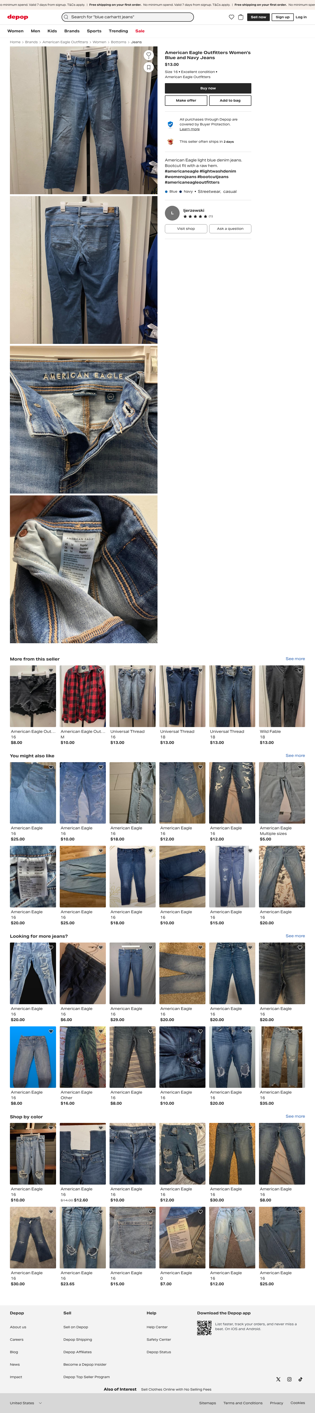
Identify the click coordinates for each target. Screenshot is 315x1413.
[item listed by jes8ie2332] (33, 1057)
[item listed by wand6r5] (182, 793)
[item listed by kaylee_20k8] (182, 973)
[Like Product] (51, 670)
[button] (217, 216)
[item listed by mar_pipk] (232, 1154)
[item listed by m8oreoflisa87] (83, 973)
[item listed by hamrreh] (133, 973)
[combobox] (128, 17)
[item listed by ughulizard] (133, 876)
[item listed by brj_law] (282, 1154)
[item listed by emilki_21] (232, 876)
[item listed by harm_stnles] (83, 1057)
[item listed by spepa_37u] (83, 876)
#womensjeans (181, 176)
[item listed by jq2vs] (133, 1057)
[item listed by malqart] (282, 1057)
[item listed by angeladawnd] (83, 1154)
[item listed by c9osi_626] (232, 1057)
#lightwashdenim (218, 171)
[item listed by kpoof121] (282, 1237)
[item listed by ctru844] (33, 1237)
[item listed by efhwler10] (282, 876)
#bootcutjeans (213, 176)
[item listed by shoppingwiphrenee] (33, 973)
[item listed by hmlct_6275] (33, 793)
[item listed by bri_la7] (232, 793)
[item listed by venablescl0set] (83, 1237)
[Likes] (231, 17)
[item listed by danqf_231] (182, 1154)
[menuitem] (15, 31)
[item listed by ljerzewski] (33, 696)
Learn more (190, 129)
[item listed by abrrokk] (232, 1237)
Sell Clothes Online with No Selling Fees (176, 1389)
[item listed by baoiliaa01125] (282, 973)
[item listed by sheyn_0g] (133, 793)
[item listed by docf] (232, 973)
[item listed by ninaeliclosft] (182, 1237)
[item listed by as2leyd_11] (33, 1154)
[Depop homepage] (17, 17)
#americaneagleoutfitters (192, 182)
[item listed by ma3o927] (33, 876)
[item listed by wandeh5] (182, 876)
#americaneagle (182, 171)
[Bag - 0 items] (240, 17)
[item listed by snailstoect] (133, 1154)
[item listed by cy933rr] (83, 793)
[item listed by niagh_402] (133, 1237)
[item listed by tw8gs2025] (182, 1057)
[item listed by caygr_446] (282, 793)
